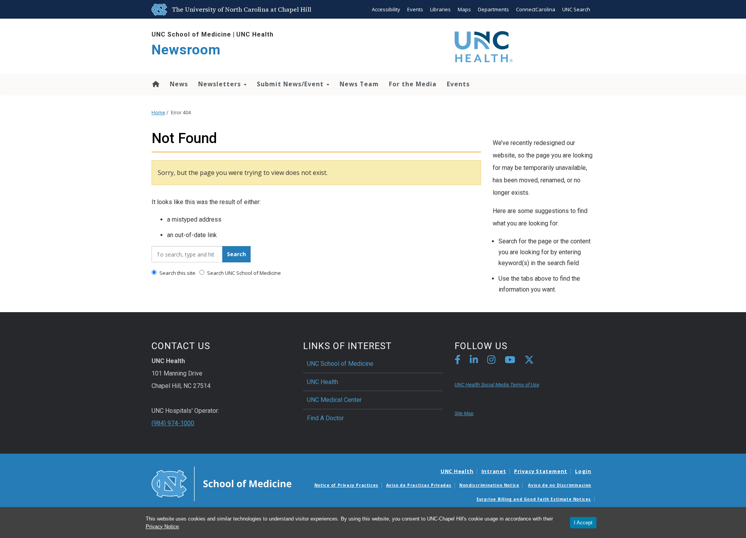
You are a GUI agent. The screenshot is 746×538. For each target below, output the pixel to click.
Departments (493, 9)
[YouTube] (510, 361)
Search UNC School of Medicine (243, 272)
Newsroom (186, 50)
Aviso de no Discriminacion (559, 485)
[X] (529, 361)
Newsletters (220, 84)
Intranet (493, 471)
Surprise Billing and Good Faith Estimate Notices (533, 499)
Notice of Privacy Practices (346, 485)
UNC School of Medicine (191, 34)
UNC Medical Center (334, 400)
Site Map (464, 413)
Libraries (440, 9)
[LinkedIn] (474, 361)
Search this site (176, 272)
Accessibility (386, 9)
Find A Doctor (325, 418)
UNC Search (576, 9)
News (179, 84)
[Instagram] (491, 361)
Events (415, 9)
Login (583, 471)
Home (155, 84)
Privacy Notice (162, 526)
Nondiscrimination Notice (489, 485)
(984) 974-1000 (173, 423)
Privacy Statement (540, 471)
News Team (359, 84)
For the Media (413, 84)
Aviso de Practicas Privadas (418, 485)
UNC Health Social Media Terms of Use (497, 385)
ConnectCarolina (535, 9)
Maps (464, 9)
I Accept (583, 523)
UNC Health (255, 34)
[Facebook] (457, 361)
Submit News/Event (291, 84)
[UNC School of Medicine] (221, 483)
